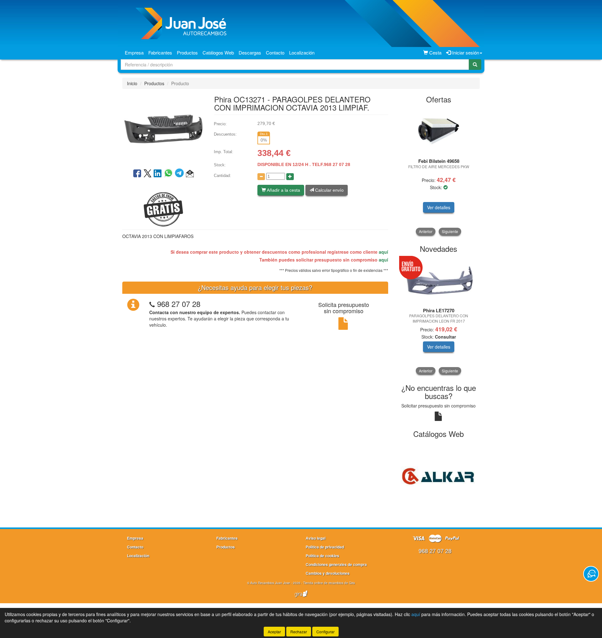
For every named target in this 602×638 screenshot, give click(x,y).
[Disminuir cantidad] (261, 176)
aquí (383, 252)
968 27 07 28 (178, 303)
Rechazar (298, 631)
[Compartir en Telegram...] (180, 173)
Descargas (250, 52)
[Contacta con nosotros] (591, 574)
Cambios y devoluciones (328, 573)
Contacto (275, 52)
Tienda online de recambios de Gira (329, 583)
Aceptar (274, 631)
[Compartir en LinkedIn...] (158, 173)
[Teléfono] (152, 303)
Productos (187, 52)
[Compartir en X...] (147, 173)
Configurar (325, 631)
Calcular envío (329, 190)
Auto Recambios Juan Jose (270, 583)
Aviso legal (315, 538)
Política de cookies (322, 555)
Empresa (134, 52)
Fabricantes (160, 52)
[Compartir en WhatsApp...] (169, 173)
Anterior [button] (425, 231)
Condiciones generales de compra (336, 564)
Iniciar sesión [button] (465, 52)
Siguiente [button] (450, 231)
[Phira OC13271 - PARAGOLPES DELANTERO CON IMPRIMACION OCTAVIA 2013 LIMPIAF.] (163, 128)
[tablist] (439, 171)
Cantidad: (222, 175)
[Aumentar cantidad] (290, 176)
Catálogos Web (218, 52)
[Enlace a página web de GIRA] (301, 598)
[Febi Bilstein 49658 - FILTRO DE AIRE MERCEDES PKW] (439, 131)
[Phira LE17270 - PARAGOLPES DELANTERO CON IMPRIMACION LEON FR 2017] (439, 281)
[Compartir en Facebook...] (137, 173)
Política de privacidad (325, 547)
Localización (301, 52)
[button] (190, 173)
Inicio (132, 83)
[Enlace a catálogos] (439, 476)
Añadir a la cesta (283, 190)
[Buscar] (475, 64)
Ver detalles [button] (438, 207)
